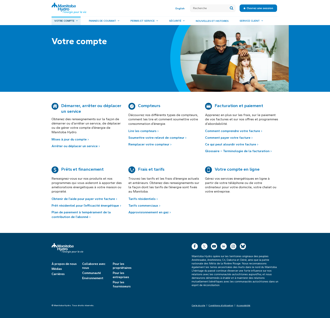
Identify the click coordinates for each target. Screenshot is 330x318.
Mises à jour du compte (69, 139)
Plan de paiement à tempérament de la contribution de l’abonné (81, 214)
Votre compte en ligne (237, 169)
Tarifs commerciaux (143, 205)
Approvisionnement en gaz (148, 212)
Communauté (91, 273)
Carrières (58, 274)
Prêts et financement (82, 169)
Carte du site (198, 305)
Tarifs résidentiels (142, 199)
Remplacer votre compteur (148, 144)
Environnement (92, 278)
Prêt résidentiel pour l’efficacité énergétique (85, 205)
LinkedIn (224, 245)
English (180, 8)
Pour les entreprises (121, 275)
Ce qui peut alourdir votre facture (230, 144)
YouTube (214, 245)
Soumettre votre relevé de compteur (156, 137)
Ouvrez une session (260, 8)
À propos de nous (64, 264)
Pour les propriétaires (122, 266)
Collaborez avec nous (93, 266)
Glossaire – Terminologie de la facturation (237, 151)
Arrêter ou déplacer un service (75, 146)
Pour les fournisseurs (122, 284)
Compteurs (149, 105)
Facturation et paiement (239, 105)
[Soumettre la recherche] (231, 8)
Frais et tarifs (151, 169)
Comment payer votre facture (227, 137)
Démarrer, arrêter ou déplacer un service (91, 108)
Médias (57, 269)
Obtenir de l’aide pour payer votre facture (83, 199)
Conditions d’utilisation (220, 305)
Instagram (233, 245)
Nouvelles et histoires (212, 21)
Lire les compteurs (142, 131)
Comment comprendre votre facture (232, 131)
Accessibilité (243, 305)
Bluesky (243, 245)
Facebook (195, 245)
